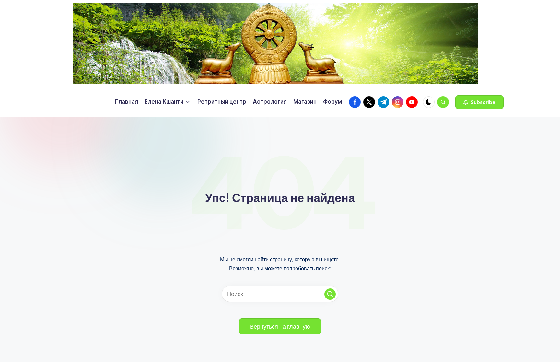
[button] (479, 102)
